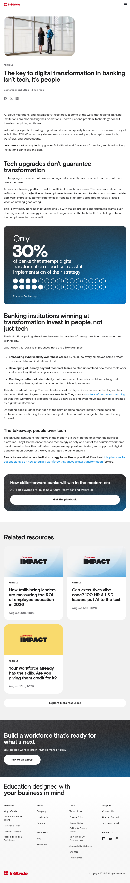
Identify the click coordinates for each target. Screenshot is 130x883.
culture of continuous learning (105, 394)
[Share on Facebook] (5, 98)
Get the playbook (65, 499)
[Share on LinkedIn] (17, 98)
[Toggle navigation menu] (125, 4)
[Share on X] (11, 98)
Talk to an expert (22, 759)
